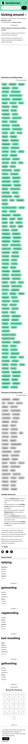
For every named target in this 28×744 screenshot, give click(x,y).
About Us (14, 725)
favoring (5, 425)
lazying (5, 222)
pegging (14, 459)
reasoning (5, 297)
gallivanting (16, 177)
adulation (16, 399)
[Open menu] (26, 3)
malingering (6, 234)
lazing (20, 219)
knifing (4, 219)
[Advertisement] (14, 61)
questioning (15, 290)
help (21, 433)
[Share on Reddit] (11, 551)
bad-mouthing (17, 99)
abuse (3, 643)
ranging (21, 293)
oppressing (6, 271)
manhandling (6, 237)
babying (5, 407)
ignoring (13, 440)
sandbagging (16, 316)
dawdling (13, 136)
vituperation (6, 383)
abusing (21, 84)
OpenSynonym (12, 3)
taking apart (14, 353)
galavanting (6, 177)
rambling (12, 293)
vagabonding (16, 372)
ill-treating (20, 200)
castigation (6, 114)
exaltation (5, 422)
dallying (5, 136)
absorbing (12, 84)
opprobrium (16, 271)
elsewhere (13, 155)
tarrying (5, 357)
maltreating (16, 234)
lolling (20, 226)
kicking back (6, 215)
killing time (17, 215)
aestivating (6, 88)
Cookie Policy (5, 741)
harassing (17, 185)
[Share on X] (7, 551)
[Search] (24, 8)
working (14, 489)
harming (5, 189)
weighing (5, 387)
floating (5, 166)
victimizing (16, 376)
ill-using (5, 204)
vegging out (6, 376)
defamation (14, 140)
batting (5, 103)
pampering (6, 459)
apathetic (3, 576)
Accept (6, 738)
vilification (6, 379)
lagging (12, 219)
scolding (5, 323)
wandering (16, 383)
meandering (6, 241)
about (4, 84)
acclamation (6, 399)
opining (13, 267)
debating (5, 140)
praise (12, 470)
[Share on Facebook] (2, 551)
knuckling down (16, 444)
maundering (17, 237)
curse (12, 133)
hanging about (7, 185)
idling (12, 200)
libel (11, 222)
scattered (15, 320)
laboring (5, 448)
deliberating (6, 144)
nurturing (5, 455)
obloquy (5, 267)
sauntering (6, 320)
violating (14, 379)
